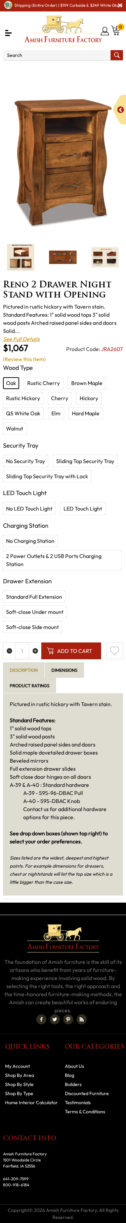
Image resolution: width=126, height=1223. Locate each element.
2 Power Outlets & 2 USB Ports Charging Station (53, 560)
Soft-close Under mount (35, 611)
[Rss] (82, 1019)
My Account (17, 1066)
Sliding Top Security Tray (85, 461)
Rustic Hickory (23, 398)
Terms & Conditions (85, 1112)
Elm (55, 413)
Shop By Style (19, 1084)
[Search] (117, 55)
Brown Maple (86, 383)
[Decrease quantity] (9, 650)
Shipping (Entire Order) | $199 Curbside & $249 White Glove (68, 5)
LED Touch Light (83, 508)
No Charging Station (30, 540)
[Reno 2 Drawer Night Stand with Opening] (63, 162)
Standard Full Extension (34, 596)
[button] (8, 33)
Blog (69, 1075)
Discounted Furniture (87, 1093)
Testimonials (78, 1102)
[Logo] (63, 30)
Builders (73, 1084)
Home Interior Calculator (31, 1102)
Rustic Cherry (43, 383)
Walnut (14, 428)
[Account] (105, 31)
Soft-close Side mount (32, 627)
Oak (11, 383)
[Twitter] (55, 1019)
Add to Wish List (114, 650)
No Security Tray (25, 461)
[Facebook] (41, 1019)
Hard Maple (85, 413)
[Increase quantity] (35, 650)
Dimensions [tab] (64, 670)
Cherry (59, 398)
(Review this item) (24, 359)
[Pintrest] (68, 1019)
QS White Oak (23, 413)
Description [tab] (24, 670)
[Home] (7, 69)
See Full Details (21, 339)
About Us (74, 1066)
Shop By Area (38, 69)
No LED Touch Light (29, 508)
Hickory (89, 398)
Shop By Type (19, 1093)
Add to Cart (74, 651)
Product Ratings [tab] (29, 685)
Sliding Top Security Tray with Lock (47, 476)
